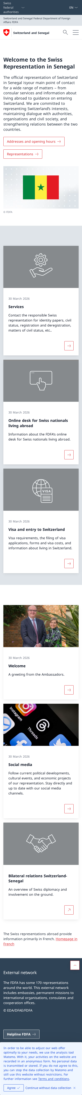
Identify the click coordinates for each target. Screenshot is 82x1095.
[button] (74, 965)
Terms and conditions (53, 1079)
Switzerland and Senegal (31, 33)
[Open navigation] (75, 32)
